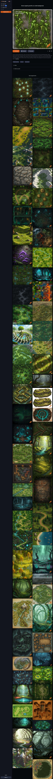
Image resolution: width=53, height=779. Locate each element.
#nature (22, 61)
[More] (48, 51)
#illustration (27, 61)
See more (17, 58)
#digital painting (16, 61)
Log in (6, 775)
